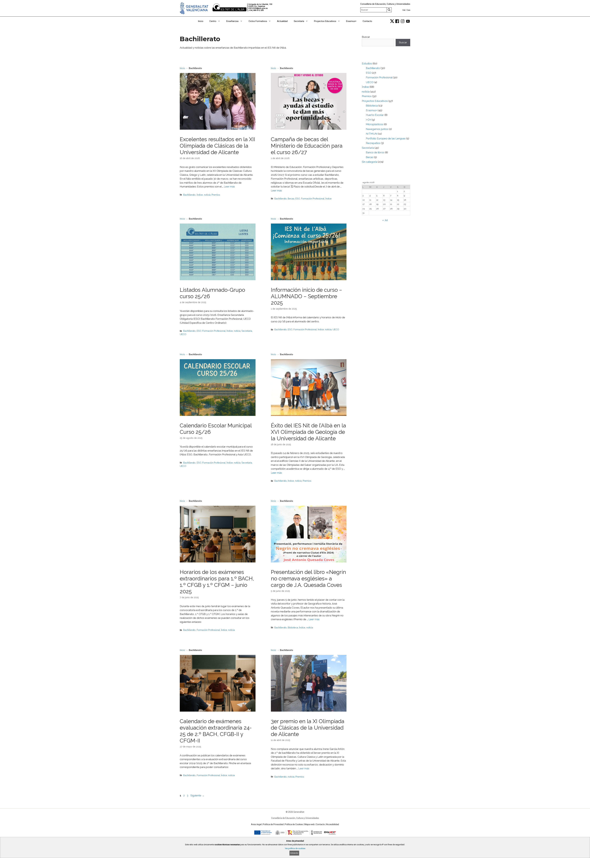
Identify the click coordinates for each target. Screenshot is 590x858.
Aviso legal (256, 824)
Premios (216, 194)
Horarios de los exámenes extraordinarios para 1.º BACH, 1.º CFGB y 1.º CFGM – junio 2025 (217, 582)
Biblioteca (293, 627)
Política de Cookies (294, 824)
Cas (408, 10)
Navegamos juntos (377, 129)
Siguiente (197, 795)
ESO (297, 198)
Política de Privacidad (273, 824)
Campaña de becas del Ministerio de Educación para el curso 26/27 (306, 145)
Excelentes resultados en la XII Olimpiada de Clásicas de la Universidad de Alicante (217, 145)
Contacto (367, 21)
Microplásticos (374, 124)
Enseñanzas (232, 21)
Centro (212, 21)
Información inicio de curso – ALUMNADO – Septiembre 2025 (306, 296)
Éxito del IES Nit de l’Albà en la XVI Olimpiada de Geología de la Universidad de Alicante (308, 432)
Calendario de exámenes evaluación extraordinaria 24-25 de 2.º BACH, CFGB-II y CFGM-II (216, 731)
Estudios (367, 63)
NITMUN (371, 133)
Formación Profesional (312, 198)
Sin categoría (369, 161)
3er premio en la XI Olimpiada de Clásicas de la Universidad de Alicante (307, 727)
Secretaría (299, 21)
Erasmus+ (351, 21)
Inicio (200, 21)
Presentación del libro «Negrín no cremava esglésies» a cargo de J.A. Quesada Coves (308, 578)
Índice (200, 194)
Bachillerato (189, 194)
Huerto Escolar (375, 114)
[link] (392, 21)
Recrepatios (373, 143)
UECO (183, 334)
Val (403, 10)
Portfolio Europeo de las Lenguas (385, 138)
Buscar (366, 36)
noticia (207, 194)
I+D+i (368, 119)
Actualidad (282, 21)
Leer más (229, 186)
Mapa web (309, 824)
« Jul (384, 220)
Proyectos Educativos (325, 21)
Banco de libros (375, 152)
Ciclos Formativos (258, 21)
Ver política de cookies (295, 848)
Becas (291, 198)
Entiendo (294, 853)
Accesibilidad (332, 824)
